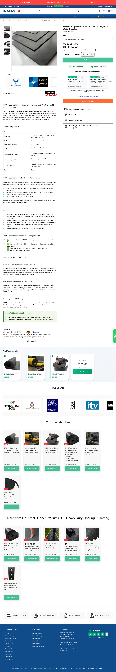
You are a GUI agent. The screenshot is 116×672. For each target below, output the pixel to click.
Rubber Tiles (36, 638)
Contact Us (8, 656)
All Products (9, 659)
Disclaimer (8, 646)
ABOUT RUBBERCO (25, 2)
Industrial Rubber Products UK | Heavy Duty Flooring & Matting (26, 21)
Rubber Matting (37, 636)
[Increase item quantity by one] (92, 54)
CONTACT (93, 2)
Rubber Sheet (63, 668)
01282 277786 (88, 126)
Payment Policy (10, 651)
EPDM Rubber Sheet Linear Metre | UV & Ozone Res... (59, 373)
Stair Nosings (90, 668)
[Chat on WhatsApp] (114, 336)
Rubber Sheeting (37, 641)
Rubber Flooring (37, 633)
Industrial (71, 668)
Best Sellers (99, 668)
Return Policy (9, 644)
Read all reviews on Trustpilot (88, 96)
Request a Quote (88, 101)
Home (5, 21)
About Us (8, 654)
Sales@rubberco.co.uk (70, 642)
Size (64, 35)
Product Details (67, 31)
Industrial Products (38, 646)
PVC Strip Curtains (81, 668)
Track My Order (10, 649)
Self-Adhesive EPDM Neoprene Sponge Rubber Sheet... (34, 374)
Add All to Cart (82, 371)
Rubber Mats (36, 644)
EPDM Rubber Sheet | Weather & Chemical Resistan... (12, 373)
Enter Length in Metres (71, 54)
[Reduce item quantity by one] (83, 54)
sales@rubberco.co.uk (105, 6)
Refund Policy (9, 633)
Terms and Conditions (11, 638)
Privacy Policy (9, 641)
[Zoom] (34, 48)
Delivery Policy (9, 636)
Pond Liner (55, 668)
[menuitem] (13, 16)
